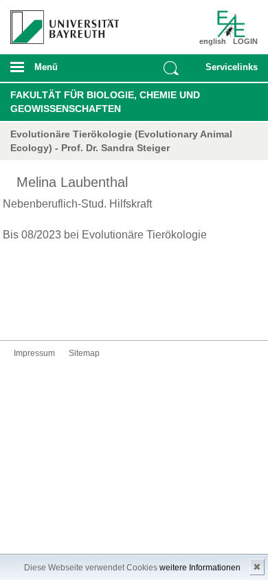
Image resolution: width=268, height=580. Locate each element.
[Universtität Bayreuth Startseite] (60, 22)
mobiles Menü (59, 71)
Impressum (34, 353)
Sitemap (84, 353)
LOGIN (245, 41)
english (212, 41)
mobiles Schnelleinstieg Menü (228, 71)
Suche (171, 68)
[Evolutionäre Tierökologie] (238, 24)
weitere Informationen (200, 567)
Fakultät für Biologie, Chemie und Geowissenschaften (105, 101)
